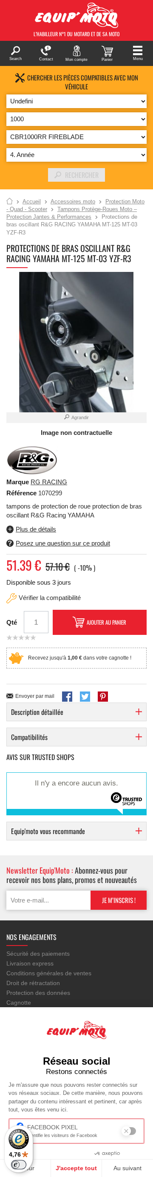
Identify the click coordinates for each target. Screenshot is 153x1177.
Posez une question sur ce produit (63, 543)
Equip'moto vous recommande (48, 831)
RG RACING (49, 482)
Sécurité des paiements (38, 953)
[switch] (18, 1164)
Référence (22, 493)
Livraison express (30, 963)
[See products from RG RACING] (31, 459)
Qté (11, 622)
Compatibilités (29, 737)
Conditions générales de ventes (48, 973)
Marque (17, 482)
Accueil (9, 201)
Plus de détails (36, 529)
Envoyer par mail (34, 696)
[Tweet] (85, 697)
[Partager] (67, 697)
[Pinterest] (103, 697)
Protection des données (38, 992)
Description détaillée (37, 712)
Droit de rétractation (33, 983)
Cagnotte (18, 1002)
